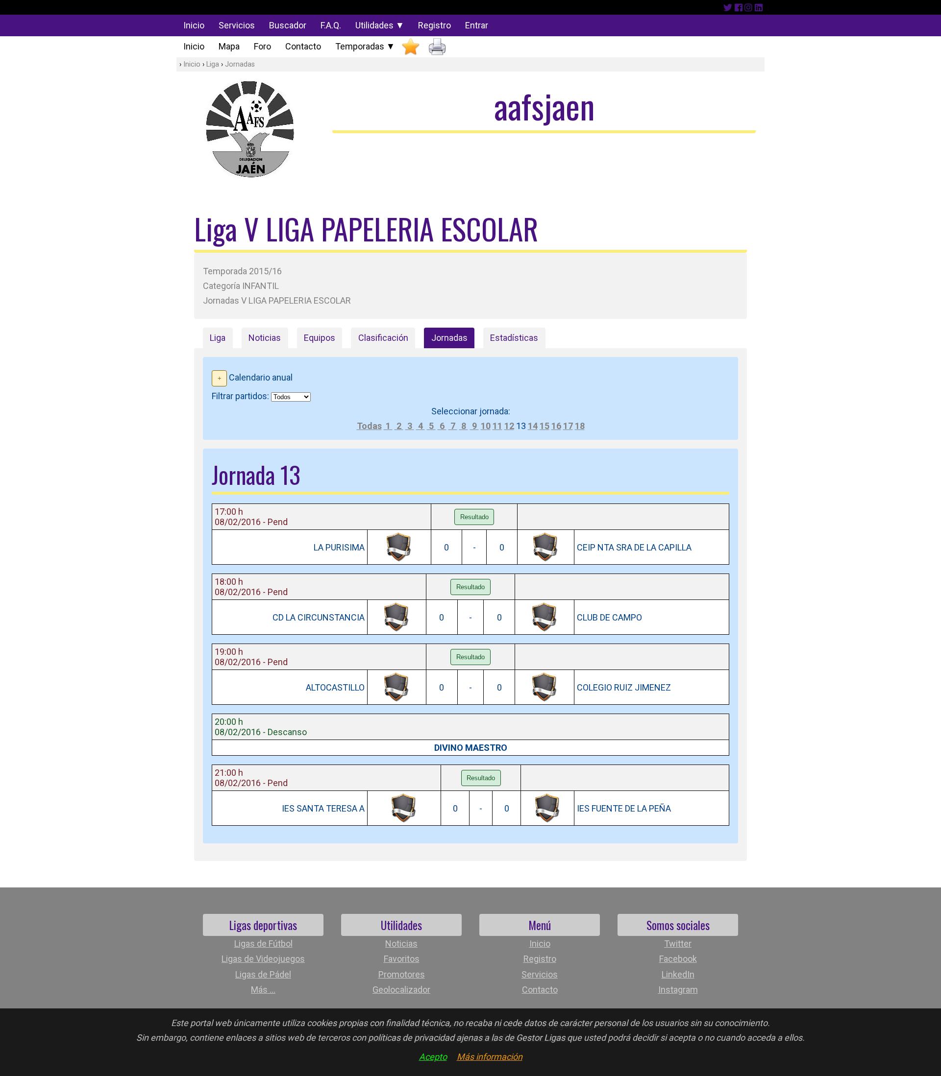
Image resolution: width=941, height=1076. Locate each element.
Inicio (193, 25)
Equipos (319, 338)
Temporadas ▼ (365, 46)
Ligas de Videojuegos (263, 959)
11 (497, 426)
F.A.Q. (331, 25)
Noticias (264, 338)
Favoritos (402, 959)
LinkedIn (678, 974)
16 (556, 426)
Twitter (678, 943)
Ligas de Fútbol (263, 943)
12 (509, 426)
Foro (262, 46)
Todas (369, 426)
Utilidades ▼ (379, 25)
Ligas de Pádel (263, 974)
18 (580, 426)
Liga (212, 64)
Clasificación (383, 338)
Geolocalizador (401, 989)
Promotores (401, 974)
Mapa (229, 46)
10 (486, 426)
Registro (434, 25)
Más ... (263, 989)
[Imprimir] (437, 46)
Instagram (678, 989)
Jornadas (240, 64)
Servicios (237, 25)
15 (544, 426)
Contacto (303, 46)
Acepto (433, 1057)
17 (568, 426)
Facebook (678, 959)
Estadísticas (514, 338)
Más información (489, 1057)
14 (533, 426)
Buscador (287, 25)
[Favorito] (411, 46)
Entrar (476, 25)
